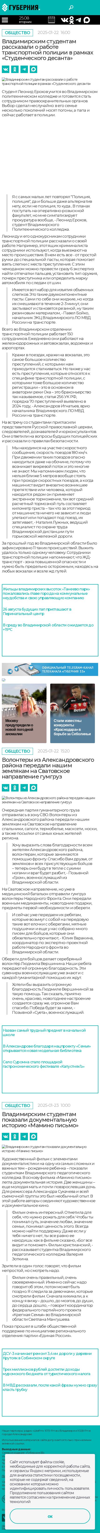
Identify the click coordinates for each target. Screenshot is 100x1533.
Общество (17, 32)
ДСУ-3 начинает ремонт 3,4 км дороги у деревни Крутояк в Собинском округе (47, 1355)
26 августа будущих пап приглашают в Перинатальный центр (37, 611)
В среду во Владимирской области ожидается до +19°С (48, 627)
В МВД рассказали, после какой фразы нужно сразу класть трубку (50, 1387)
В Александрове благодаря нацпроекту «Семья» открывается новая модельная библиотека (47, 1048)
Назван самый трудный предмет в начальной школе (44, 1032)
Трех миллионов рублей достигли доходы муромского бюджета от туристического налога (46, 1371)
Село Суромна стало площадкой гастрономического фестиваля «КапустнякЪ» (43, 1064)
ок (50, 1516)
